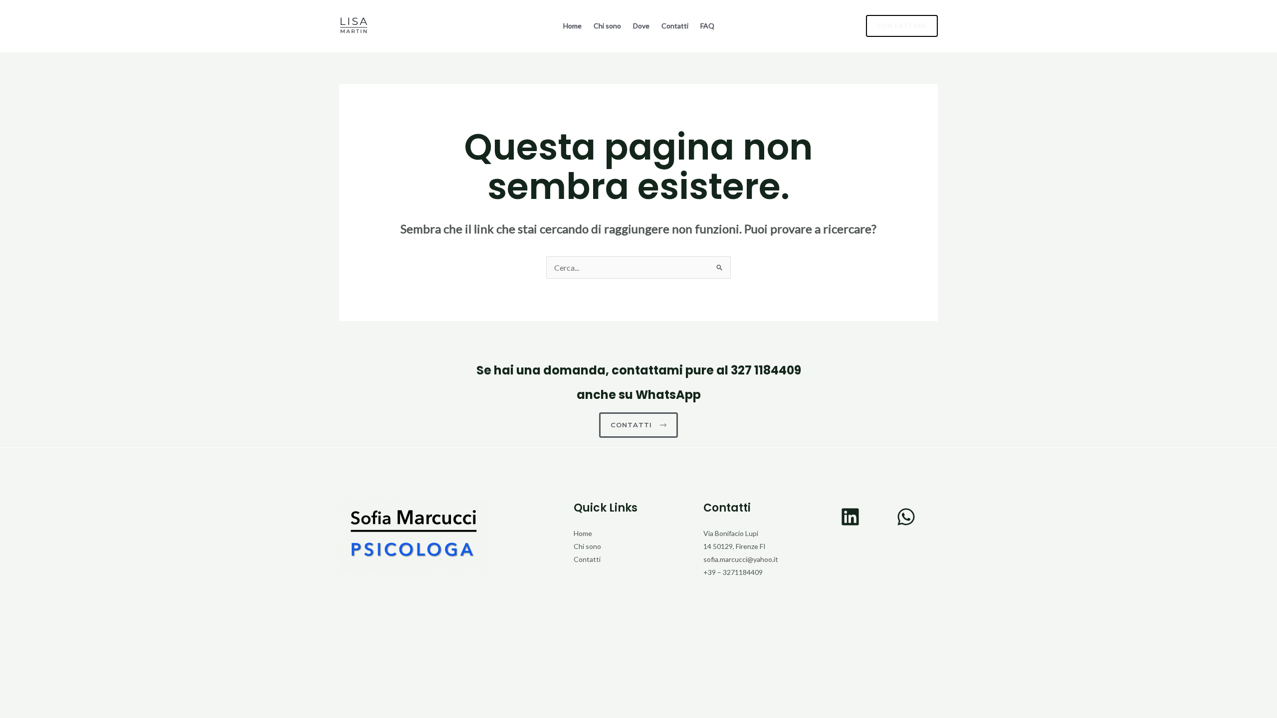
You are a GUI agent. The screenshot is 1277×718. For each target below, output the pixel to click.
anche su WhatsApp (639, 394)
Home (572, 25)
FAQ (707, 25)
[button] (896, 26)
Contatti (674, 25)
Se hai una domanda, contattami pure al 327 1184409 (638, 370)
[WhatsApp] (906, 517)
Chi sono (607, 25)
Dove (641, 25)
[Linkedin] (850, 517)
